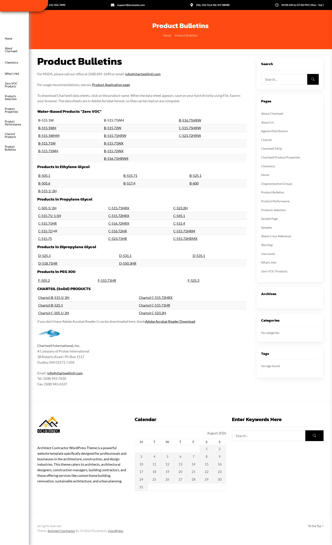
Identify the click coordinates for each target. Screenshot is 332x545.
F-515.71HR (107, 280)
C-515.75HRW (190, 128)
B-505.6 (44, 183)
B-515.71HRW (115, 136)
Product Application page (111, 85)
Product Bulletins (10, 148)
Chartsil (266, 140)
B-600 (194, 183)
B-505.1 (44, 175)
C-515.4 (179, 223)
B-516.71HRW (190, 120)
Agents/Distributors (274, 131)
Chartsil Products (10, 135)
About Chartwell (11, 50)
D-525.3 (44, 256)
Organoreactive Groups (276, 183)
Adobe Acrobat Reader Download (170, 321)
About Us (267, 122)
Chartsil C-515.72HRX (156, 297)
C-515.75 (45, 238)
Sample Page (269, 218)
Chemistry (11, 62)
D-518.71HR (47, 263)
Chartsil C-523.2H (152, 313)
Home (8, 38)
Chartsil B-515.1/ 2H (53, 297)
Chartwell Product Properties (280, 157)
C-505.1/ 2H (47, 208)
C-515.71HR (47, 223)
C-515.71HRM (184, 231)
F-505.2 (44, 280)
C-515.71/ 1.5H (49, 216)
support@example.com (131, 5)
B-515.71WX (114, 143)
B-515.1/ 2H (47, 191)
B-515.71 (130, 175)
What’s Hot (12, 73)
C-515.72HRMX (185, 238)
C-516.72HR (117, 231)
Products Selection (11, 97)
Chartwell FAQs (271, 148)
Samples (266, 227)
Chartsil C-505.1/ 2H (53, 313)
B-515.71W (47, 143)
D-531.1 (125, 256)
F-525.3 (193, 280)
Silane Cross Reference (276, 236)
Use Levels (268, 253)
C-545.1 (179, 216)
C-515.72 (45, 231)
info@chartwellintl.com (143, 74)
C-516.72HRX (118, 223)
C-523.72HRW (190, 136)
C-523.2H (180, 208)
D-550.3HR (127, 263)
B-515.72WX (114, 151)
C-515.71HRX (118, 208)
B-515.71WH (48, 151)
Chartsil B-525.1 (50, 305)
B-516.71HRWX (116, 158)
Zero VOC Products (11, 85)
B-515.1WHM (49, 136)
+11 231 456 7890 (54, 5)
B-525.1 (195, 175)
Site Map (267, 245)
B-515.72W (112, 128)
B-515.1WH (47, 128)
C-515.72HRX (118, 216)
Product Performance (13, 123)
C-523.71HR (117, 238)
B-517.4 (129, 183)
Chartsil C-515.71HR (154, 305)
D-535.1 (199, 256)
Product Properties (11, 110)
